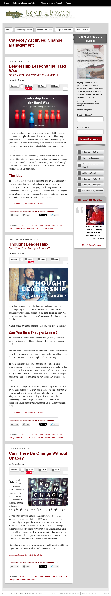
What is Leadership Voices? (51, 3)
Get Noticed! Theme (35, 593)
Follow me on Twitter (90, 152)
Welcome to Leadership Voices (25, 3)
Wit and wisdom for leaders (91, 245)
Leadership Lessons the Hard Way (37, 68)
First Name (83, 127)
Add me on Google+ (89, 173)
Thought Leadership (28, 244)
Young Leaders (82, 29)
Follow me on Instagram (91, 185)
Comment (14, 86)
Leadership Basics (44, 29)
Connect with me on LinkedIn (90, 165)
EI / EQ (8, 29)
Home (6, 3)
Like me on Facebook (90, 158)
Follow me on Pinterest (91, 179)
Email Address (84, 114)
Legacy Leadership (64, 29)
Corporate (23, 437)
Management (46, 437)
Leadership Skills (34, 437)
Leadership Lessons (24, 29)
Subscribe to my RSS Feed (92, 191)
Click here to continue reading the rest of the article (49, 225)
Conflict (22, 228)
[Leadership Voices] (40, 14)
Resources (70, 3)
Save (29, 89)
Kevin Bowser (18, 80)
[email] (65, 88)
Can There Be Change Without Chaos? (38, 455)
